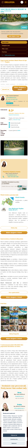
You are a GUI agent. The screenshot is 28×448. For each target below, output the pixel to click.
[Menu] (25, 2)
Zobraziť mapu (16, 119)
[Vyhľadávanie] (22, 2)
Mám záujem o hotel (14, 36)
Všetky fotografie (14, 334)
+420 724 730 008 (19, 398)
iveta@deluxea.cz (19, 396)
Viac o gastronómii (14, 292)
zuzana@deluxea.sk (11, 97)
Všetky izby (14, 228)
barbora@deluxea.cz (19, 408)
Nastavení (14, 443)
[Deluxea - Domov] (8, 2)
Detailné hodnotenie (14, 115)
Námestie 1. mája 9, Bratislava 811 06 (16, 101)
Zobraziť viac (5, 89)
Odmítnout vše (14, 439)
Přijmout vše (14, 435)
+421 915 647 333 (12, 99)
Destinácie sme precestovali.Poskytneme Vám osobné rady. (14, 386)
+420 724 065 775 (19, 410)
